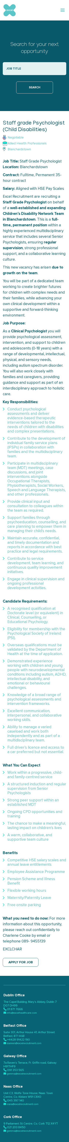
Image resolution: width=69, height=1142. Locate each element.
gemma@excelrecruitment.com (24, 1073)
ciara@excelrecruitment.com (22, 1104)
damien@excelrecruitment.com (24, 1043)
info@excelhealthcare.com (22, 1013)
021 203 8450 (16, 1127)
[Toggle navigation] (62, 10)
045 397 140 (15, 1100)
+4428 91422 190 (18, 1039)
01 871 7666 (15, 1009)
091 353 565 (15, 1070)
